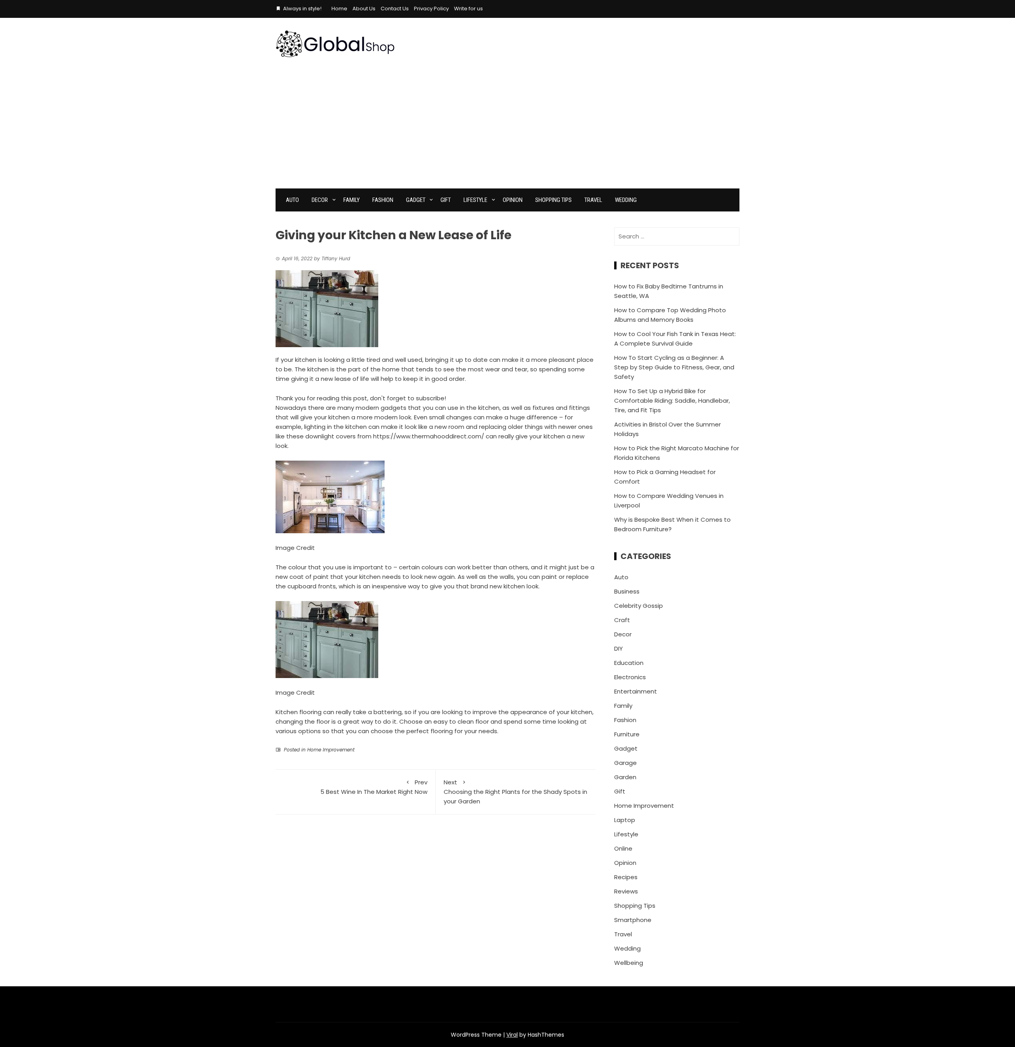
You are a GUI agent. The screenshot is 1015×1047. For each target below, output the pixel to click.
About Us (363, 8)
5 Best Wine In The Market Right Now (373, 787)
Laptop (624, 820)
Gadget (415, 200)
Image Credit (295, 548)
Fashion (382, 200)
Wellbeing (628, 963)
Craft (622, 620)
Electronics (630, 677)
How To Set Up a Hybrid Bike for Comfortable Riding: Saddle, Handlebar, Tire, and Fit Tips (672, 400)
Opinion (513, 200)
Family (351, 200)
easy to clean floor (461, 721)
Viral (512, 1035)
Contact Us (395, 8)
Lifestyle (475, 200)
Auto (292, 200)
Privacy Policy (431, 8)
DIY (618, 648)
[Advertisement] (507, 128)
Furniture (627, 734)
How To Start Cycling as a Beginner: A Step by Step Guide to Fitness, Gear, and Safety (674, 367)
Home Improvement (330, 749)
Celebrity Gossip (638, 605)
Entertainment (635, 691)
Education (628, 663)
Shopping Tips (553, 200)
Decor (320, 200)
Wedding (626, 200)
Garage (625, 763)
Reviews (626, 891)
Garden (625, 777)
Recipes (626, 877)
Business (627, 591)
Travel (593, 200)
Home (339, 8)
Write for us (468, 8)
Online (623, 848)
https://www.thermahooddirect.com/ (428, 436)
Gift (445, 200)
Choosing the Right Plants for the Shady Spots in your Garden (515, 791)
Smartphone (632, 920)
